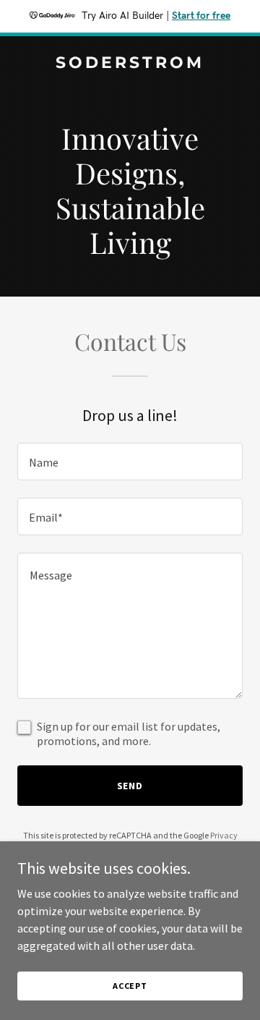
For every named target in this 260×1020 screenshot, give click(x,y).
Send (130, 785)
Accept (130, 985)
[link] (130, 63)
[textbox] (130, 461)
